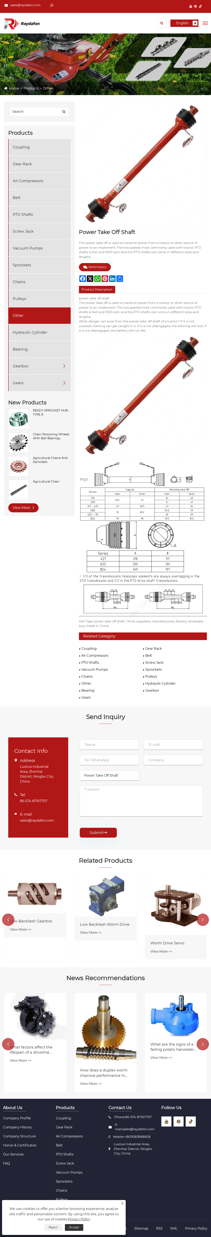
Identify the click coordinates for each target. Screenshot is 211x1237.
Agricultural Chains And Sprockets (50, 460)
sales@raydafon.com (25, 5)
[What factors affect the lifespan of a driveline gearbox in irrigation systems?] (35, 1016)
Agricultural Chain (46, 481)
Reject (53, 1227)
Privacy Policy (196, 1228)
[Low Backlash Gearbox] (35, 894)
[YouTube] (190, 6)
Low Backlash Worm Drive (104, 924)
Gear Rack (22, 164)
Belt (16, 197)
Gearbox (20, 366)
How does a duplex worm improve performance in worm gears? (104, 1073)
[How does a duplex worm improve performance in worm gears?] (105, 1027)
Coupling (21, 147)
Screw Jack (23, 231)
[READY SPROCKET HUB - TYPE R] (18, 419)
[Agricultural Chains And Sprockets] (18, 466)
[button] (8, 920)
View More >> (21, 929)
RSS (159, 1228)
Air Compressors (28, 181)
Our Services (13, 1154)
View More (22, 508)
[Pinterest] (195, 6)
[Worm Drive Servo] (176, 905)
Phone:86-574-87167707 (133, 1117)
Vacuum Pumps (28, 248)
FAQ (6, 1163)
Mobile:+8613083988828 (132, 1137)
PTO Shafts (23, 214)
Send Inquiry (97, 267)
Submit (98, 832)
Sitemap (141, 1228)
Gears (18, 383)
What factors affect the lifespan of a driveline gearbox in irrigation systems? (31, 1050)
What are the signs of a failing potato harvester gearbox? (172, 1047)
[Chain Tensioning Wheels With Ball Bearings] (18, 442)
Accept (74, 1227)
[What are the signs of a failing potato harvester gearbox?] (176, 1014)
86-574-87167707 (33, 801)
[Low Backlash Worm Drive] (105, 895)
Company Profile (17, 1118)
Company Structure (19, 1136)
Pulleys (19, 299)
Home (14, 88)
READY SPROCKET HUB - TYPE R (51, 412)
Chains (19, 282)
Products (31, 88)
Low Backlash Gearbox (31, 921)
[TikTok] (200, 6)
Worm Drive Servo (167, 943)
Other (48, 88)
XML (173, 1228)
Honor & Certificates (19, 1145)
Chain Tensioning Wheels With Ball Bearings (51, 436)
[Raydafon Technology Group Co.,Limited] (21, 23)
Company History (17, 1127)
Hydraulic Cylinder (30, 332)
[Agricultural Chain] (18, 490)
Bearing (20, 349)
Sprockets (22, 265)
